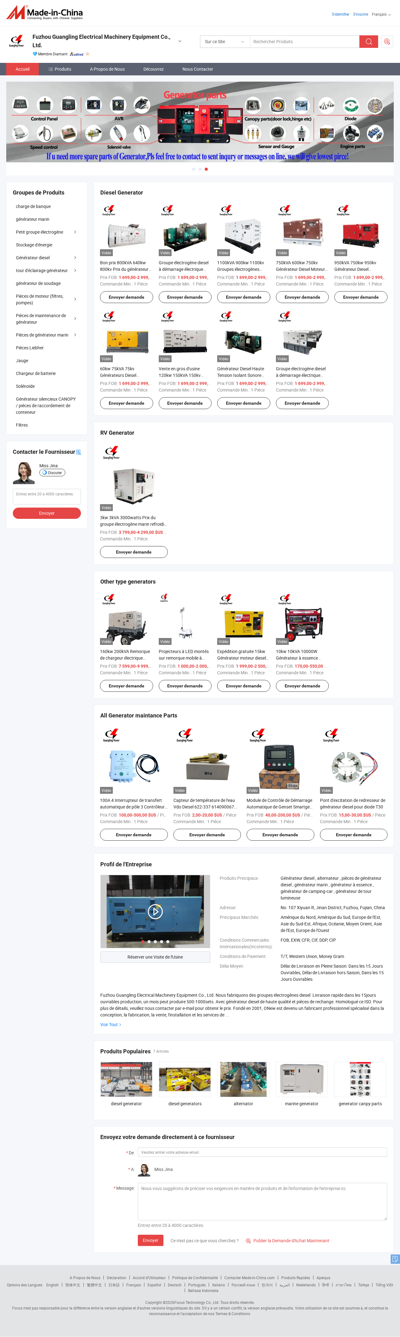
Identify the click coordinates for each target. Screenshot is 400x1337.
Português (197, 1284)
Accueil (22, 69)
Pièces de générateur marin (42, 335)
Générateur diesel (33, 258)
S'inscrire (360, 14)
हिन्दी (325, 1284)
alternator (243, 1104)
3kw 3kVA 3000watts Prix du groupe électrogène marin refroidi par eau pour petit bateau (132, 524)
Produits (63, 69)
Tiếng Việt (384, 1284)
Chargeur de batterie (36, 373)
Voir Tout (109, 1024)
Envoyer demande (126, 297)
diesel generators (185, 1104)
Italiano (218, 1284)
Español (154, 1284)
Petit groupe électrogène (39, 232)
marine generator (301, 1104)
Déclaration (116, 1277)
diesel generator (126, 1104)
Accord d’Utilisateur (149, 1277)
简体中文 (72, 1284)
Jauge (22, 360)
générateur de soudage (38, 283)
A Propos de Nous (107, 69)
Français (133, 1284)
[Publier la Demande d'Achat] (387, 41)
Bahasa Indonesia (203, 1290)
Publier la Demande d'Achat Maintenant (287, 1240)
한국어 (267, 1284)
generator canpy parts (360, 1104)
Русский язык (243, 1284)
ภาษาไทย (344, 1284)
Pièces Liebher (30, 348)
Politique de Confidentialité (195, 1277)
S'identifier (340, 14)
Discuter (55, 472)
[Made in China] (46, 12)
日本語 (114, 1284)
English (52, 1284)
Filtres (22, 425)
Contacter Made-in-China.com (249, 1277)
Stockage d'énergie (34, 245)
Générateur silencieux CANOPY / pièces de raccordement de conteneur (46, 405)
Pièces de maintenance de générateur (41, 318)
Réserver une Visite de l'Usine (155, 957)
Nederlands (306, 1284)
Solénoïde (25, 386)
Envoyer (150, 1240)
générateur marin (32, 219)
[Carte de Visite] (78, 452)
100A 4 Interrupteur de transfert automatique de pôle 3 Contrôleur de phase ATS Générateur (132, 806)
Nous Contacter (197, 69)
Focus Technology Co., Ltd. (196, 1302)
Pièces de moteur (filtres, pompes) (39, 299)
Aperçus (323, 1277)
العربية (284, 1284)
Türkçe (363, 1284)
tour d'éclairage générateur (42, 270)
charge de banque (33, 206)
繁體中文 (94, 1284)
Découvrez (153, 69)
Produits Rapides (295, 1277)
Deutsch (175, 1284)
